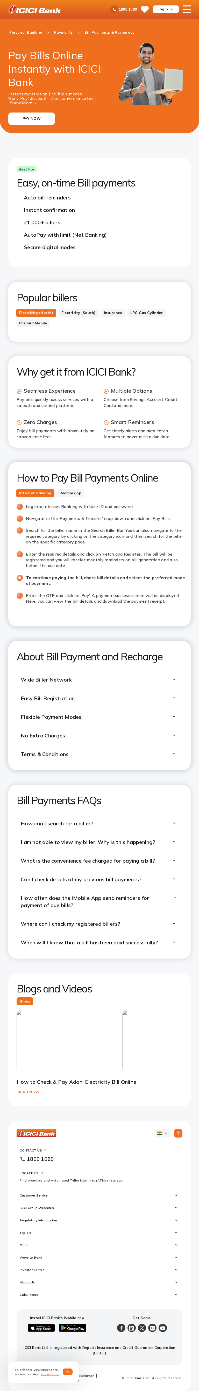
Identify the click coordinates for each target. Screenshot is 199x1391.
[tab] (36, 313)
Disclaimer (85, 1376)
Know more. (50, 1374)
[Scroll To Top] (178, 1133)
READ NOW (29, 1092)
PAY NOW (32, 118)
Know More (20, 102)
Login (163, 9)
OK (67, 1372)
